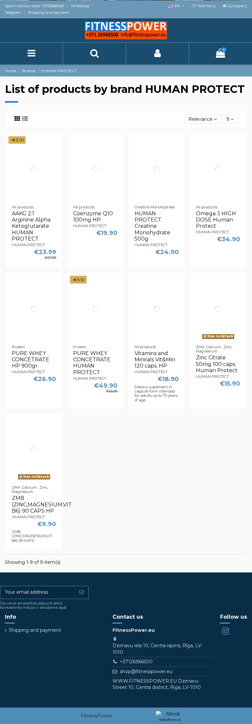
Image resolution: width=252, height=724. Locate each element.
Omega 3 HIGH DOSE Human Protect (216, 219)
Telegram (13, 12)
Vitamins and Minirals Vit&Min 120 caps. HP (155, 359)
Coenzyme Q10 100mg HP (93, 216)
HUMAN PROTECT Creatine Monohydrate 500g (152, 226)
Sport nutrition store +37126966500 (35, 6)
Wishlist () (207, 6)
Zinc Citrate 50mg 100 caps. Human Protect (217, 363)
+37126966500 (136, 662)
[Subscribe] (81, 592)
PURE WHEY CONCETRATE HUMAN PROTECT (92, 362)
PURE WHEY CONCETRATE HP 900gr (30, 359)
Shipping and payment (48, 12)
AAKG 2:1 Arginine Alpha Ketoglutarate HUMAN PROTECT (31, 226)
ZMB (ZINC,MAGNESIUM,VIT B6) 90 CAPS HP (42, 504)
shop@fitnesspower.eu (146, 671)
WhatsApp (81, 6)
